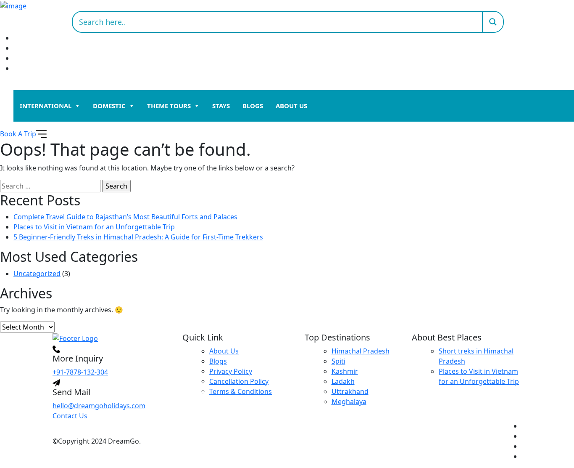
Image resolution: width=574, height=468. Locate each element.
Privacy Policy (230, 371)
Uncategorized (37, 273)
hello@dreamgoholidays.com (99, 405)
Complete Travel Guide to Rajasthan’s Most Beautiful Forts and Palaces (125, 216)
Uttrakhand (350, 391)
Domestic (109, 105)
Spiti (338, 361)
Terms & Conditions (240, 391)
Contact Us (70, 415)
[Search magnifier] (492, 22)
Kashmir (345, 371)
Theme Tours (169, 105)
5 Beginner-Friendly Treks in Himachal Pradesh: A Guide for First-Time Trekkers (138, 237)
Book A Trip (18, 133)
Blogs (252, 105)
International (45, 105)
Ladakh (343, 381)
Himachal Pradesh (361, 351)
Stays (221, 105)
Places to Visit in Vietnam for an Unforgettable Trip (94, 226)
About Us (291, 105)
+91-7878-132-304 (80, 372)
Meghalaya (349, 401)
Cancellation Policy (239, 381)
